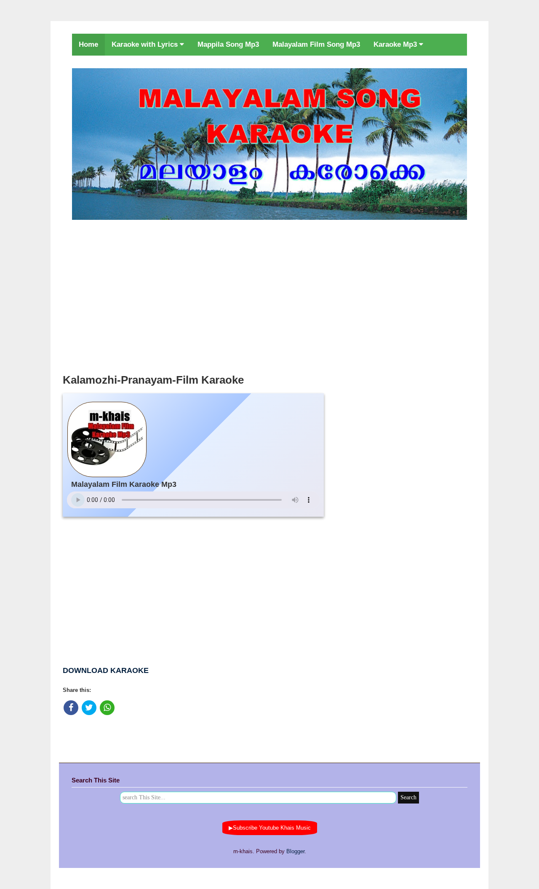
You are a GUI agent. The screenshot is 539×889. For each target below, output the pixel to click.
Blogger (295, 851)
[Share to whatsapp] (107, 707)
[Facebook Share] (71, 707)
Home (88, 44)
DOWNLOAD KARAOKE (106, 670)
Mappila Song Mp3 (228, 44)
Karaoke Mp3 (396, 44)
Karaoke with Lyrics (146, 44)
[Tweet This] (89, 707)
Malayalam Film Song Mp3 (316, 44)
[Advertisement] (269, 294)
